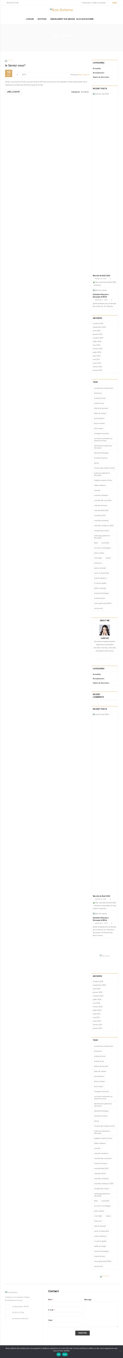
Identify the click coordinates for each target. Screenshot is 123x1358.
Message (88, 1300)
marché (97, 490)
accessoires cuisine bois (103, 388)
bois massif (98, 428)
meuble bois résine (101, 531)
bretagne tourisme (101, 433)
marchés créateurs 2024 (104, 526)
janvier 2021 (97, 370)
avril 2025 (97, 331)
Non (65, 1354)
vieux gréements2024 (102, 603)
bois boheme (99, 418)
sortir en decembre (101, 573)
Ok (59, 1354)
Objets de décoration (101, 77)
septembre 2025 (99, 327)
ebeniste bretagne (101, 453)
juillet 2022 (97, 352)
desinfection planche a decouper (103, 447)
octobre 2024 (98, 338)
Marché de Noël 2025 (101, 276)
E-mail (51, 1310)
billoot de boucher (101, 408)
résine (108, 558)
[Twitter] (101, 656)
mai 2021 (96, 359)
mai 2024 (96, 345)
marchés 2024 (99, 515)
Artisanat (97, 393)
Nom (50, 1300)
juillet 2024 (97, 341)
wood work (98, 608)
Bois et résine (99, 423)
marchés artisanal (101, 521)
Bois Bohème (52, 40)
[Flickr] (107, 656)
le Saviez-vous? (15, 65)
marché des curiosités (102, 500)
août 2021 (97, 356)
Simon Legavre (83, 75)
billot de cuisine (100, 413)
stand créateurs (100, 578)
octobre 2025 (98, 323)
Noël (96, 543)
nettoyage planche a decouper (102, 537)
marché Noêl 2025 (101, 510)
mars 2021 (97, 363)
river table (98, 558)
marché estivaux (100, 505)
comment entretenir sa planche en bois (103, 440)
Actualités (85, 92)
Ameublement (98, 73)
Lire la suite (13, 92)
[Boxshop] (105, 1277)
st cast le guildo (100, 583)
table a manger (100, 588)
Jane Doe (105, 638)
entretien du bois (100, 458)
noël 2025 (105, 543)
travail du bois (99, 598)
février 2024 (97, 349)
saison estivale (100, 568)
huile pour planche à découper (102, 474)
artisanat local (99, 398)
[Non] (120, 1351)
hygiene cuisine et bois (103, 480)
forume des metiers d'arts (104, 468)
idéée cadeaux (100, 485)
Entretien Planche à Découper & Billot (100, 296)
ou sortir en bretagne (102, 548)
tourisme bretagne (101, 593)
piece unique (99, 553)
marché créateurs (101, 495)
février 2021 (97, 367)
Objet (50, 1320)
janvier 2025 (97, 334)
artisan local (99, 403)
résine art (98, 563)
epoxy (96, 463)
